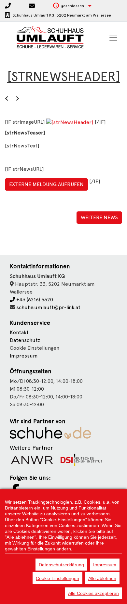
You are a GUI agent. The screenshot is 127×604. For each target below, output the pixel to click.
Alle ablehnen (102, 578)
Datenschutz (25, 340)
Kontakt (19, 332)
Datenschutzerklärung (61, 564)
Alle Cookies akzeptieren (93, 593)
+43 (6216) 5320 (34, 299)
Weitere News (99, 217)
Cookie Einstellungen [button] (34, 348)
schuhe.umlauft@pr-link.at (48, 307)
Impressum (24, 356)
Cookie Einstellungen (57, 578)
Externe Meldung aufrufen (46, 184)
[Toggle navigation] (113, 37)
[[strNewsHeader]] (70, 122)
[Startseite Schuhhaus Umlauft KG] (46, 38)
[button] (72, 6)
